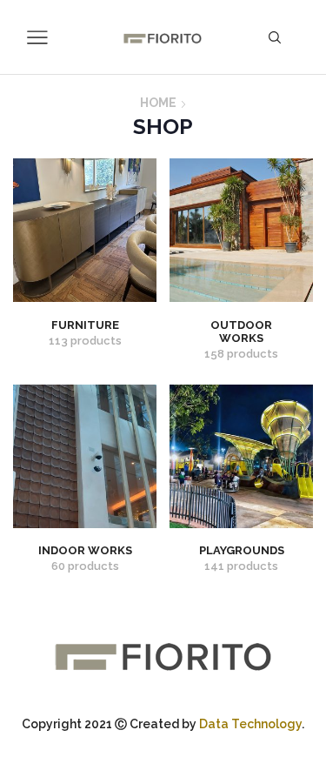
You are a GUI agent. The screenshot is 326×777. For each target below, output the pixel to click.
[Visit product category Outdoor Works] (241, 230)
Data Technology (250, 724)
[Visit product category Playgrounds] (241, 456)
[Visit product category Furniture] (84, 230)
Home (158, 103)
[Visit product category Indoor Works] (84, 456)
